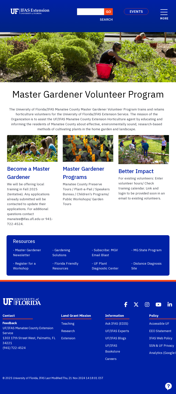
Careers (111, 359)
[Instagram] (147, 304)
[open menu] (164, 10)
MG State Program (147, 250)
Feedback (10, 323)
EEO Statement (160, 331)
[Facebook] (126, 304)
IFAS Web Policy (160, 338)
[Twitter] (136, 304)
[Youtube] (159, 304)
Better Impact (136, 171)
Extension (68, 338)
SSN (152, 345)
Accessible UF (159, 323)
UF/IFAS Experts (117, 331)
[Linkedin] (170, 304)
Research (68, 331)
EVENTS (136, 11)
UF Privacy (166, 345)
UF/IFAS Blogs (115, 338)
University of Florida (25, 378)
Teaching (67, 323)
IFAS (42, 378)
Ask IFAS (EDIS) (116, 323)
